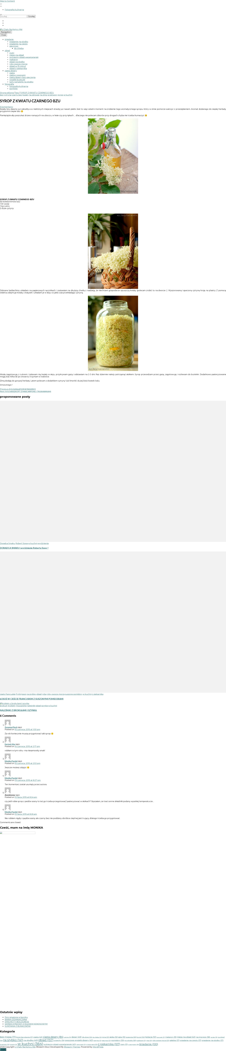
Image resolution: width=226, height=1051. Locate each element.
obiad (7, 51)
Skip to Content (7, 1)
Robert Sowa (22, 543)
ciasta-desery (11, 71)
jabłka (113, 1037)
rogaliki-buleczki (17, 80)
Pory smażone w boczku (16, 1017)
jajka (121, 1037)
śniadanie (9, 39)
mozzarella (21, 706)
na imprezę (203, 1037)
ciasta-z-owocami (17, 75)
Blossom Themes (72, 1047)
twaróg (13, 1044)
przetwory (52, 95)
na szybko (31, 694)
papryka (97, 1040)
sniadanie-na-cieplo (18, 44)
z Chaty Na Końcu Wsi (25, 1047)
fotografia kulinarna (18, 86)
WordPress (98, 1047)
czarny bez (17, 95)
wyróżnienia (43, 543)
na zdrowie (34, 95)
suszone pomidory (73, 694)
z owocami (92, 1044)
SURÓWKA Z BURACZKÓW (18, 1026)
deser (76, 1037)
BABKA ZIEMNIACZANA (16, 1019)
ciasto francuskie (8, 694)
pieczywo (13, 46)
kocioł (141, 1037)
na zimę (43, 95)
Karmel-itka (10, 744)
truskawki (4, 1044)
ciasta (12, 73)
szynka (44, 706)
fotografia (9, 84)
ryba (44, 694)
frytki (18, 694)
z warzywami (133, 1044)
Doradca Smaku (7, 543)
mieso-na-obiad (16, 55)
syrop (60, 95)
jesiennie (131, 1037)
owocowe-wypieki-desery (79, 1040)
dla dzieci (87, 1037)
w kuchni (68, 95)
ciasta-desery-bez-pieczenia (22, 77)
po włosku (130, 1040)
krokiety (12, 706)
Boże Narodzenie (24, 1037)
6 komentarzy (6, 107)
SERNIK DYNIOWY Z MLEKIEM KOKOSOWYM (26, 1024)
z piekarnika (97, 694)
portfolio (13, 89)
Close (3, 35)
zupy (11, 53)
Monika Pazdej (11, 761)
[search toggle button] (1, 14)
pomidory (117, 1040)
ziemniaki (81, 1044)
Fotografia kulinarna (14, 10)
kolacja (150, 1037)
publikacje (141, 1040)
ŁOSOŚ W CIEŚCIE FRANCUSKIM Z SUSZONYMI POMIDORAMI (31, 699)
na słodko (31, 1040)
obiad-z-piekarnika (18, 68)
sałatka (175, 1040)
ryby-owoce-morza (18, 64)
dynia (105, 1037)
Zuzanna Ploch (11, 727)
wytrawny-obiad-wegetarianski (23, 57)
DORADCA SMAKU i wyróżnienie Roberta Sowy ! (24, 548)
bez (2, 95)
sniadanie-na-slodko (18, 42)
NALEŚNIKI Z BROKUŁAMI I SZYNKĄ (18, 710)
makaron (13, 59)
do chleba (19, 48)
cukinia (67, 1037)
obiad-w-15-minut (17, 66)
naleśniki (31, 706)
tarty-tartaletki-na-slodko (21, 82)
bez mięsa (8, 1036)
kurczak (161, 1037)
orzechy (59, 1040)
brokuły (3, 706)
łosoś (23, 694)
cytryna (7, 95)
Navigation (6, 32)
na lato (214, 1037)
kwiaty (25, 95)
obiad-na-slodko (17, 62)
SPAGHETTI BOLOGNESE (17, 1022)
